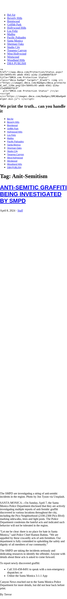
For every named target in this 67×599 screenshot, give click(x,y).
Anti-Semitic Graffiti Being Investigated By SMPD (33, 194)
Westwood (13, 56)
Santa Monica (15, 40)
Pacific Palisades (16, 37)
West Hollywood (16, 53)
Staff (20, 210)
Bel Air (11, 14)
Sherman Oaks (15, 43)
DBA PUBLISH (16, 63)
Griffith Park (14, 24)
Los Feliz (12, 31)
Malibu (11, 34)
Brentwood (13, 21)
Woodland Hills (16, 60)
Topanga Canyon (17, 50)
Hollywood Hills (16, 27)
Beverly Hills (14, 18)
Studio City (13, 47)
